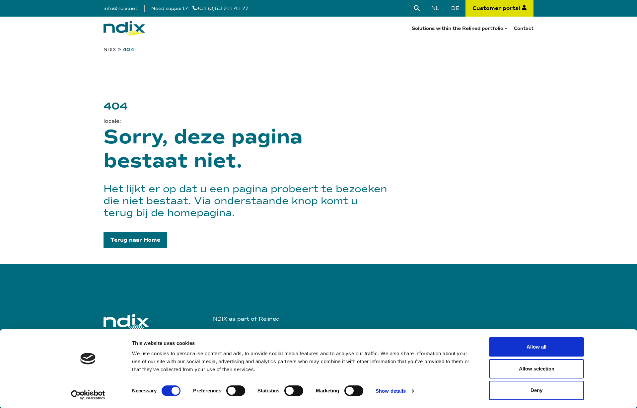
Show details (391, 391)
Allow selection (536, 368)
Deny (536, 390)
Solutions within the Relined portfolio (457, 28)
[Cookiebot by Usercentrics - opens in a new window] (88, 395)
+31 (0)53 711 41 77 (222, 8)
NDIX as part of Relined (246, 319)
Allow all (536, 347)
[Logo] (124, 28)
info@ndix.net (120, 8)
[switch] (235, 390)
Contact (523, 28)
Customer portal (496, 8)
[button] (135, 240)
